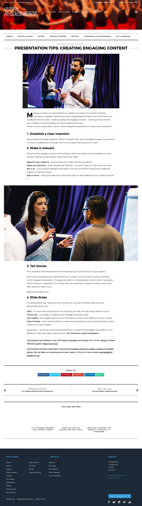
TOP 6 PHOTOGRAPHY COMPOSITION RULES (104, 390)
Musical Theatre (58, 36)
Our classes (50, 12)
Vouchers (96, 12)
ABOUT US (54, 457)
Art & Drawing (123, 36)
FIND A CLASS (64, 12)
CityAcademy (20, 11)
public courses (96, 349)
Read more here (50, 344)
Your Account (123, 2)
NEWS (106, 12)
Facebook (44, 374)
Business (76, 12)
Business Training (66, 44)
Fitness (31, 469)
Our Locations (53, 469)
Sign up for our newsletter (104, 2)
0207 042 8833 (115, 478)
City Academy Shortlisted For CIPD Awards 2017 (37, 390)
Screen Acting (11, 489)
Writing (75, 36)
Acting (41, 36)
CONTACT (112, 457)
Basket (131, 2)
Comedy (9, 475)
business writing (78, 349)
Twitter (55, 374)
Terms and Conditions (25, 499)
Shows (86, 12)
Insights (80, 44)
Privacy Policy (40, 499)
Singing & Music (25, 36)
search (136, 12)
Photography (10, 482)
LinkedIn (90, 374)
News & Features (54, 472)
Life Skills (32, 465)
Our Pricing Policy (55, 475)
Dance (10, 36)
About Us (52, 462)
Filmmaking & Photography (97, 36)
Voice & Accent (34, 462)
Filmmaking (10, 479)
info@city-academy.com (26, 2)
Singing (8, 469)
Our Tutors (52, 465)
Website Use (10, 499)
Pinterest (67, 374)
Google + (78, 374)
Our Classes (12, 457)
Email (100, 374)
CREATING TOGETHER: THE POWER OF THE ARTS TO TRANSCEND (99, 429)
